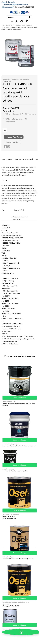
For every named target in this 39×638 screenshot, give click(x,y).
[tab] (7, 159)
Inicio (3, 25)
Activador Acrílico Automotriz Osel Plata (15, 471)
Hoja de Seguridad (12, 142)
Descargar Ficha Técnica (14, 137)
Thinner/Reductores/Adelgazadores (12, 629)
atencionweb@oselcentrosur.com (17, 4)
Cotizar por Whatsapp (19, 398)
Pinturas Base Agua (7, 557)
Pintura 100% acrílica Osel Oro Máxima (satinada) (17, 559)
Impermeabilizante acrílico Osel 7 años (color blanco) (19, 446)
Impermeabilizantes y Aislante (10, 444)
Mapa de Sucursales (8, 2)
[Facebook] (5, 146)
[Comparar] (5, 130)
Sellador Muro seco (8, 516)
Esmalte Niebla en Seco (9, 402)
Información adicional (23, 159)
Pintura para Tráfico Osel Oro (11, 606)
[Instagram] (8, 146)
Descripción (7, 159)
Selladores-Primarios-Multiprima (10, 514)
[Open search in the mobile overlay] (19, 17)
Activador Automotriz (8, 469)
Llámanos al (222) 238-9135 (18, 7)
